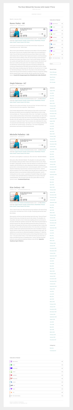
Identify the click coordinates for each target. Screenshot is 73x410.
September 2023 (53, 174)
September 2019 (53, 286)
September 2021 (53, 227)
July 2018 (52, 322)
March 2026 (52, 103)
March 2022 (52, 212)
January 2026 (52, 108)
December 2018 (53, 309)
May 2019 (52, 296)
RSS (25, 42)
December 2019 (53, 278)
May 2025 (52, 128)
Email (14, 42)
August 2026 (52, 90)
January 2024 (52, 164)
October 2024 (52, 146)
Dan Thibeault (21, 25)
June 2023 (52, 179)
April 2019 (52, 299)
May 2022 (52, 207)
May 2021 (52, 235)
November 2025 (53, 113)
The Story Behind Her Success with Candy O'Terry (36, 7)
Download (26, 38)
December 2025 (53, 110)
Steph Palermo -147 (18, 83)
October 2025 (52, 116)
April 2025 (52, 131)
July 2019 (52, 291)
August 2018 (52, 319)
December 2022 (53, 194)
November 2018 (53, 311)
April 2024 (52, 156)
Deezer (22, 42)
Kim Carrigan (52, 82)
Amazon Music (30, 40)
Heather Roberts (53, 74)
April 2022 (52, 210)
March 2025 (52, 133)
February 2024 (53, 161)
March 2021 (52, 240)
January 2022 (52, 217)
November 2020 (53, 250)
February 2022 (53, 215)
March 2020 (52, 271)
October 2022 (52, 199)
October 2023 (52, 172)
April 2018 (52, 329)
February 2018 (53, 334)
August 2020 (52, 258)
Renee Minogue (53, 72)
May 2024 (52, 154)
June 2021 (52, 233)
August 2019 (52, 288)
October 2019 (52, 283)
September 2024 (53, 149)
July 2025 (52, 123)
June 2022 (52, 205)
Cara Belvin (52, 79)
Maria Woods (52, 77)
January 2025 (52, 138)
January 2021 (52, 245)
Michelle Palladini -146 (19, 134)
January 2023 (52, 192)
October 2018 (52, 314)
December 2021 (53, 220)
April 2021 (52, 238)
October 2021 (52, 225)
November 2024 (53, 144)
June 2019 (52, 294)
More (28, 42)
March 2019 (52, 301)
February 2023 (53, 189)
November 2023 (53, 169)
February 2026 (53, 105)
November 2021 (53, 222)
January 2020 (52, 276)
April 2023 (52, 184)
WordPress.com (23, 403)
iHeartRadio (37, 40)
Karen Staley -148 (17, 23)
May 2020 (52, 266)
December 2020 (53, 248)
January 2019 (52, 306)
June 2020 (52, 263)
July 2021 (52, 230)
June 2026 (52, 95)
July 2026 (52, 93)
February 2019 (53, 304)
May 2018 (52, 327)
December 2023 (53, 166)
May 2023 (52, 182)
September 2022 (53, 202)
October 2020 (52, 253)
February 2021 (53, 243)
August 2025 (52, 121)
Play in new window (19, 38)
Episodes (52, 348)
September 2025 (53, 118)
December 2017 (53, 339)
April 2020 (52, 268)
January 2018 (52, 337)
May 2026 (52, 98)
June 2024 (52, 151)
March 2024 (52, 159)
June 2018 (52, 324)
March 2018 (52, 332)
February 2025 (53, 136)
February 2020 (53, 273)
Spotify (24, 40)
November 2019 (53, 281)
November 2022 (53, 197)
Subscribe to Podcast (36, 14)
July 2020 (52, 260)
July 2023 (52, 177)
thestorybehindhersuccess (24, 189)
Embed (44, 38)
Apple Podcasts (18, 40)
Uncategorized (53, 350)
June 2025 (52, 126)
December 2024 (53, 141)
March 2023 (52, 187)
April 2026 (52, 100)
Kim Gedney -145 (17, 187)
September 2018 (53, 316)
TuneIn (18, 42)
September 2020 (53, 255)
